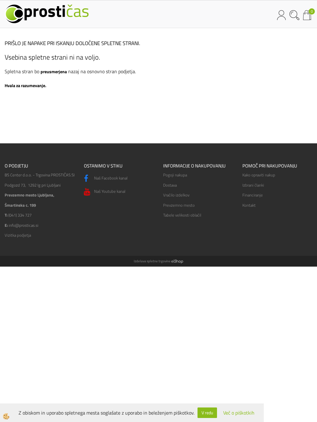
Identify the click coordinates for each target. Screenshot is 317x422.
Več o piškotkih (238, 412)
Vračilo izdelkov (176, 195)
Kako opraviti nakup (258, 175)
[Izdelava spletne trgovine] (177, 261)
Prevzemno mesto (179, 205)
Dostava (170, 185)
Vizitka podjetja (18, 235)
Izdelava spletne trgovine (152, 261)
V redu (207, 412)
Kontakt (249, 205)
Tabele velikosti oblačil (182, 215)
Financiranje (252, 195)
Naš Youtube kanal (109, 191)
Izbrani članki (253, 185)
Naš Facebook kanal (110, 178)
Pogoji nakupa (175, 175)
